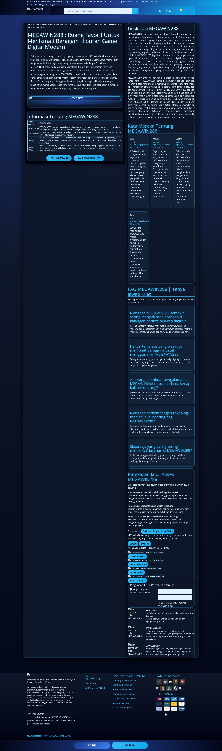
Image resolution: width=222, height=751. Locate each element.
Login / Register (166, 11)
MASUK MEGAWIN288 (89, 158)
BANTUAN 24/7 (137, 580)
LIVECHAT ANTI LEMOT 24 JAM (109, 1)
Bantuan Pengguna (122, 684)
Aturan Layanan (121, 703)
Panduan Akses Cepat (124, 693)
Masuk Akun (91, 683)
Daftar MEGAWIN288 (95, 687)
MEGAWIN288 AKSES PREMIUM (40, 24)
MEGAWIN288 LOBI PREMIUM (107, 24)
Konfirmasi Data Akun (124, 698)
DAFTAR (145, 543)
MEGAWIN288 (61, 24)
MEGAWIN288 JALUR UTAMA (81, 24)
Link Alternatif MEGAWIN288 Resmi (44, 1)
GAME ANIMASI (137, 556)
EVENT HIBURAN (138, 564)
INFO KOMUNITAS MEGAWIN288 (142, 1)
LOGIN (133, 543)
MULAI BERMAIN (59, 158)
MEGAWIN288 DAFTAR (139, 77)
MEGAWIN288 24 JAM (36, 27)
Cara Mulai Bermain (123, 689)
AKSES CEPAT (136, 572)
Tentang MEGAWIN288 (124, 680)
